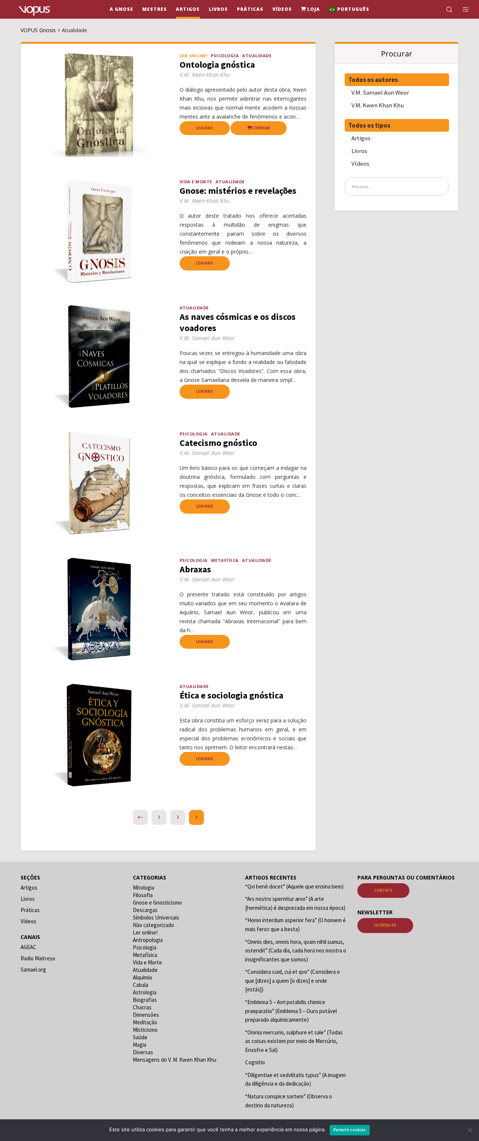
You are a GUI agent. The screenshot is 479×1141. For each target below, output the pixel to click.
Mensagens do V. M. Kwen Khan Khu (174, 1059)
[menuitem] (349, 9)
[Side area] (461, 9)
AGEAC (28, 947)
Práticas (30, 910)
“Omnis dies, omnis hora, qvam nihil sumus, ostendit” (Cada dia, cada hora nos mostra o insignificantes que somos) (295, 950)
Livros (359, 151)
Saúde (140, 1037)
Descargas (145, 910)
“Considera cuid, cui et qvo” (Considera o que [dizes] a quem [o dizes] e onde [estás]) (292, 980)
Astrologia (144, 992)
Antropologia (148, 939)
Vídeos (360, 163)
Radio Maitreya (38, 958)
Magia (139, 1044)
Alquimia (142, 977)
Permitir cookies (349, 1129)
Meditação (145, 1022)
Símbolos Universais (156, 917)
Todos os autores (373, 80)
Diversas (143, 1052)
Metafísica (225, 560)
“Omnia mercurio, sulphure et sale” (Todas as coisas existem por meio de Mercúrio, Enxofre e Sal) (294, 1041)
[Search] (444, 9)
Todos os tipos (369, 125)
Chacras (142, 1007)
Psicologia (225, 55)
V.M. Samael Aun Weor (380, 92)
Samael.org (33, 969)
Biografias (145, 999)
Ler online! (145, 932)
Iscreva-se (385, 925)
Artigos (360, 138)
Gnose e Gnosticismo (157, 902)
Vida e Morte (196, 181)
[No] (469, 1130)
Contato (383, 890)
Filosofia (143, 895)
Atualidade (256, 55)
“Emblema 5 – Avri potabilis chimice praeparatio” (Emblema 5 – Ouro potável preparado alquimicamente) (291, 1010)
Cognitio (255, 1062)
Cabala (140, 984)
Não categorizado (153, 925)
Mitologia (143, 887)
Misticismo (145, 1029)
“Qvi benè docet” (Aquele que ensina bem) (294, 886)
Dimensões (146, 1014)
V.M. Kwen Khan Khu (377, 105)
